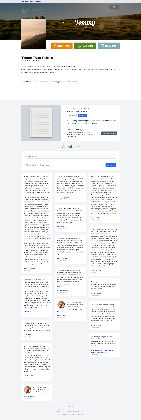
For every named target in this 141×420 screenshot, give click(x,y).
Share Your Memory (109, 133)
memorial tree (44, 81)
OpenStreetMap (72, 414)
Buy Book (82, 115)
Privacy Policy (65, 411)
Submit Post (111, 165)
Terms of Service (75, 411)
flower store (73, 81)
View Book (71, 115)
